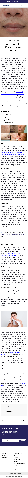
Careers (16, 467)
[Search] (21, 5)
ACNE (9, 410)
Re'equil (9, 476)
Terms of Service (17, 473)
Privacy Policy (10, 473)
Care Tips (19, 54)
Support (16, 455)
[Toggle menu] (1, 5)
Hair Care (4, 455)
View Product (7, 238)
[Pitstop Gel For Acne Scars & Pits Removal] (12, 232)
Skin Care (4, 453)
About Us (16, 461)
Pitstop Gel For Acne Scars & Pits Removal (13, 234)
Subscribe (22, 440)
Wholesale (4, 457)
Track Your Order (18, 453)
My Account (17, 459)
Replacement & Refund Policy (20, 464)
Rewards (16, 457)
